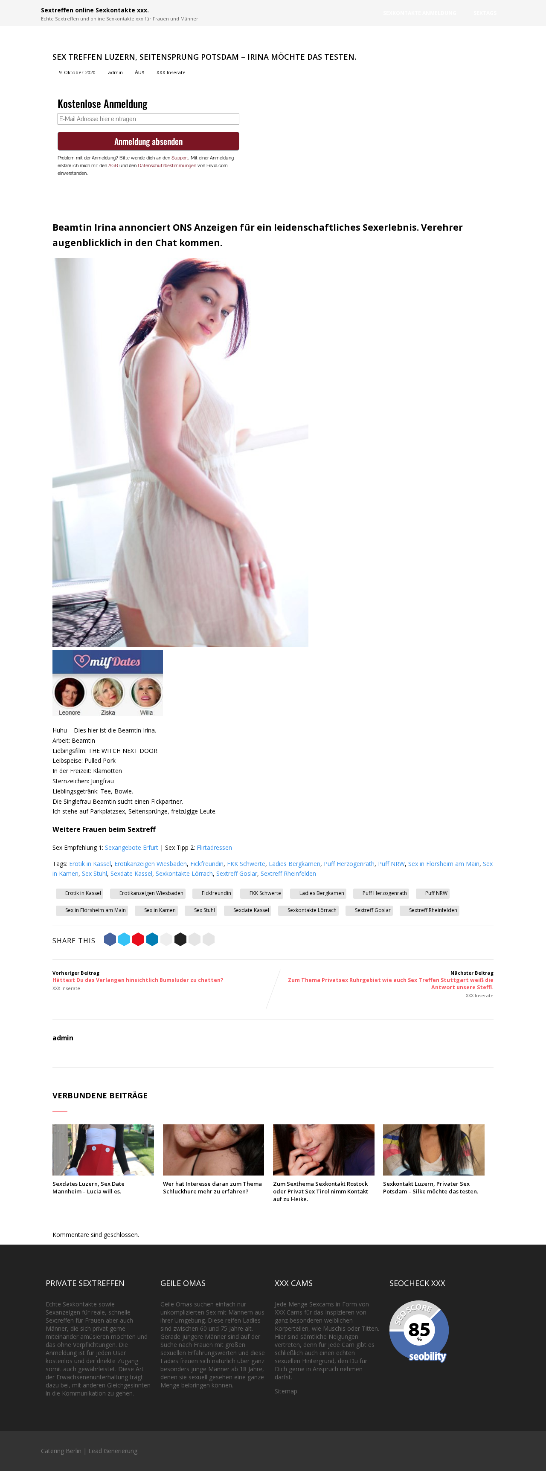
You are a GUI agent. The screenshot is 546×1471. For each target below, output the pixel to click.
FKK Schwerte (246, 864)
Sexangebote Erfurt (131, 847)
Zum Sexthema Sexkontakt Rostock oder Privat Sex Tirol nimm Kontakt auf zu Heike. (320, 1191)
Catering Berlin (61, 1451)
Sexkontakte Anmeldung (419, 13)
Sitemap (286, 1391)
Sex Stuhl (94, 873)
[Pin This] (138, 940)
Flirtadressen (214, 847)
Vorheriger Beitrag (138, 977)
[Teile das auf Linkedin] (152, 940)
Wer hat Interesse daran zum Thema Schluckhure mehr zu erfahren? (212, 1187)
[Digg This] (180, 940)
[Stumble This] (166, 940)
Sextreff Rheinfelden (288, 873)
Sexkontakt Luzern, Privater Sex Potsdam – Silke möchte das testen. (430, 1187)
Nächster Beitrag (391, 980)
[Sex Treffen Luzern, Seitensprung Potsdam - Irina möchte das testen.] (180, 645)
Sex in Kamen (160, 910)
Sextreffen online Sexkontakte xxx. (95, 10)
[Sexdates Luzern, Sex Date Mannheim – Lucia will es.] (103, 1173)
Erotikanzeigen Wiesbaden (150, 864)
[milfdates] (107, 714)
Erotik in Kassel (90, 864)
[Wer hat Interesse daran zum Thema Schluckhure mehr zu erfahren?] (213, 1173)
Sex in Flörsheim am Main (443, 864)
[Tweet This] (124, 940)
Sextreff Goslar (236, 873)
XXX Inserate (171, 72)
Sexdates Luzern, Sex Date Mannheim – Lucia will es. (88, 1187)
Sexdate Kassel (131, 873)
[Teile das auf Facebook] (110, 940)
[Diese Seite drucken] (209, 940)
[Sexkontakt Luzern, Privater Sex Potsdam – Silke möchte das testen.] (434, 1173)
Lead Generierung (112, 1451)
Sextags (485, 13)
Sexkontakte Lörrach (184, 873)
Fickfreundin (207, 864)
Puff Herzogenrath (349, 864)
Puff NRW (391, 864)
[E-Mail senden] (194, 940)
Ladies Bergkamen (294, 864)
